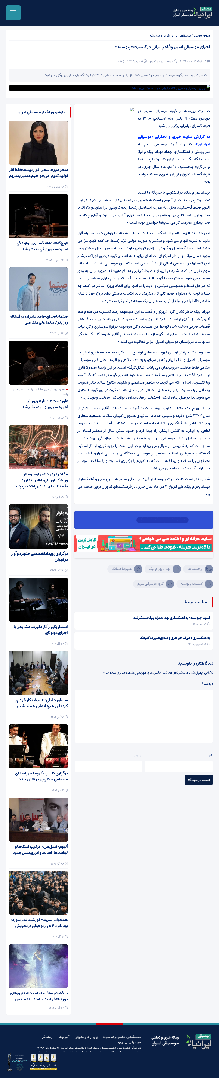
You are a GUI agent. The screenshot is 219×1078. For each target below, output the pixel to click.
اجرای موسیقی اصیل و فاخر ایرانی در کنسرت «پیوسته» (162, 47)
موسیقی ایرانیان (161, 61)
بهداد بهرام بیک (159, 569)
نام (211, 755)
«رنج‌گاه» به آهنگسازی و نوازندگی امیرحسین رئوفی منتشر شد (42, 246)
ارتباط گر (47, 1036)
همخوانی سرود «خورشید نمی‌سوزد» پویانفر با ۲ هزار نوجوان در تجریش (39, 923)
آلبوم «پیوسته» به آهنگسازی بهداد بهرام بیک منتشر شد (171, 618)
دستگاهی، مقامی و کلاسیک (122, 1036)
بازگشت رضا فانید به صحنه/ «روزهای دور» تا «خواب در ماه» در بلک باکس (39, 996)
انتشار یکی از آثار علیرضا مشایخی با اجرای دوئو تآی (41, 630)
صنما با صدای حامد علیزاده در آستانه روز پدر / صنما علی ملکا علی (39, 320)
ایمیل (138, 755)
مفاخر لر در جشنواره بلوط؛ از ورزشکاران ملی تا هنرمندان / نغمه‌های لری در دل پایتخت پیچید (41, 480)
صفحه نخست (202, 35)
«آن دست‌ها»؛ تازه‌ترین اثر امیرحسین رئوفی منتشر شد (45, 404)
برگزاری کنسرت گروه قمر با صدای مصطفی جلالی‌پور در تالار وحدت (41, 776)
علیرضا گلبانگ (122, 569)
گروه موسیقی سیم (150, 584)
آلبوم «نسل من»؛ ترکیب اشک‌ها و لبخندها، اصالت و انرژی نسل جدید (40, 850)
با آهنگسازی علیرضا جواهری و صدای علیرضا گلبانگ (174, 638)
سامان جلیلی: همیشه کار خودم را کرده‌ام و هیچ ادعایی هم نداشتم (41, 703)
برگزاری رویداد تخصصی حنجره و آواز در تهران (39, 557)
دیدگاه (207, 684)
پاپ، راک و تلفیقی (86, 1036)
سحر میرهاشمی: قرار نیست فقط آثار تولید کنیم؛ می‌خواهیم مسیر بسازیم (38, 173)
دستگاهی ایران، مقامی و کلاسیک (170, 35)
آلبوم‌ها (64, 1036)
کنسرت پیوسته (192, 584)
